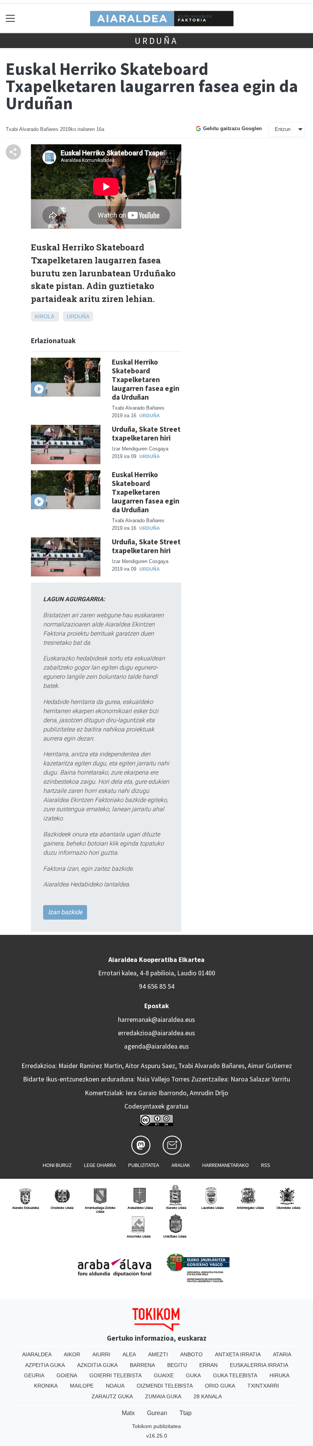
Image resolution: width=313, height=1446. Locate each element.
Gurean (157, 1413)
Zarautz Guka (112, 1396)
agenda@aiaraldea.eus (156, 1046)
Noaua (115, 1386)
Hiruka (279, 1375)
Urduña (156, 41)
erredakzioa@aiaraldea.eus (156, 1033)
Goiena (66, 1375)
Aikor (72, 1354)
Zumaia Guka (163, 1396)
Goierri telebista (115, 1375)
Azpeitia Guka (45, 1365)
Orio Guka (220, 1386)
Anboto (191, 1354)
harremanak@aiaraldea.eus (156, 1019)
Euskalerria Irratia (259, 1365)
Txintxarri (263, 1386)
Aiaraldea (37, 1354)
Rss (265, 1165)
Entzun (282, 129)
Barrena (142, 1365)
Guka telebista (235, 1375)
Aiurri (101, 1354)
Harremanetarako (225, 1165)
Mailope (82, 1386)
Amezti (158, 1354)
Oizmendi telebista (165, 1386)
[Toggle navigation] (10, 18)
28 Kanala (208, 1396)
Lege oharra (100, 1165)
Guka (193, 1375)
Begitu (177, 1365)
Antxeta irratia (238, 1354)
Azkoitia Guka (97, 1365)
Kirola (44, 316)
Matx (128, 1413)
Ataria (282, 1354)
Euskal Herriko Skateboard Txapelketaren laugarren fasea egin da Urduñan (145, 379)
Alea (129, 1354)
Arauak (180, 1165)
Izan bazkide (65, 912)
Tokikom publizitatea (156, 1426)
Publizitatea (143, 1165)
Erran (208, 1365)
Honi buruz (57, 1165)
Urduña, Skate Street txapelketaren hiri (146, 433)
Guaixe (164, 1375)
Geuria (34, 1375)
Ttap (185, 1413)
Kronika (46, 1386)
